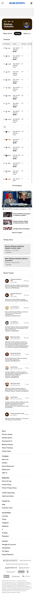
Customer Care (7, 508)
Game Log (27, 33)
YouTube (5, 516)
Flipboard (5, 536)
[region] (17, 198)
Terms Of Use (6, 481)
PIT (9, 72)
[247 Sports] (11, 567)
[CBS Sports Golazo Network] (17, 564)
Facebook (5, 526)
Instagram (5, 523)
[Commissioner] (23, 571)
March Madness (7, 448)
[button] (2, 3)
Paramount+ (6, 469)
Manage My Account (9, 545)
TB (9, 56)
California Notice (8, 496)
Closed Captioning (8, 493)
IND (9, 171)
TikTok (4, 519)
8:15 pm (16, 72)
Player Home (7, 33)
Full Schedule (17, 186)
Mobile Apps (6, 451)
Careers (4, 463)
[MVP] (6, 576)
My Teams (5, 551)
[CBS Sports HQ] (25, 560)
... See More (8, 252)
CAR (9, 64)
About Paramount (8, 466)
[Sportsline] (24, 567)
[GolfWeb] (26, 576)
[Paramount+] (11, 571)
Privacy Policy (6, 485)
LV (9, 132)
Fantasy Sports (7, 438)
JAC (9, 48)
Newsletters (6, 548)
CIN (9, 140)
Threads (4, 533)
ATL (9, 147)
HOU (9, 119)
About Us (5, 459)
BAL (9, 88)
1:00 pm (16, 49)
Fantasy (17, 33)
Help (3, 504)
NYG (9, 155)
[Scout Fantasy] (16, 576)
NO (9, 111)
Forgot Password (7, 554)
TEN (9, 96)
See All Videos (17, 233)
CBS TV (4, 473)
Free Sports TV (7, 441)
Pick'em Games (7, 434)
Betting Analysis (7, 444)
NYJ (9, 80)
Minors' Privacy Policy (9, 488)
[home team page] (6, 48)
